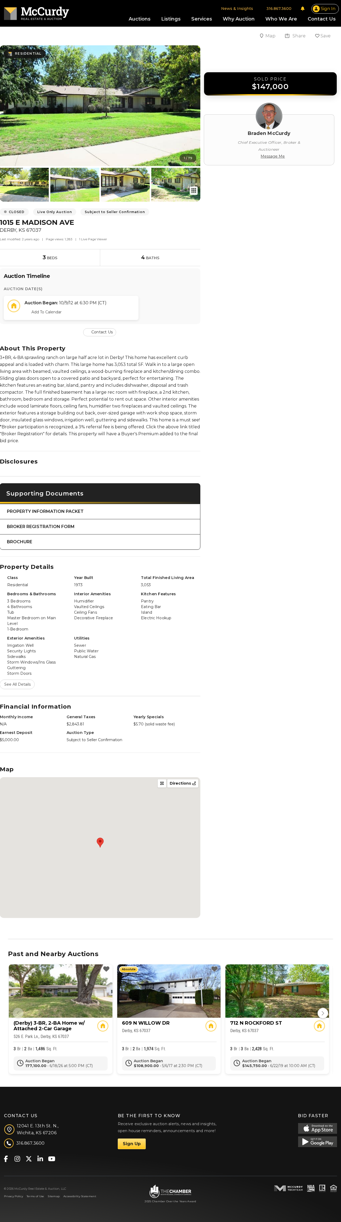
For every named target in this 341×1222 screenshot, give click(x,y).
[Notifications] (302, 8)
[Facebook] (5, 1158)
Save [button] (325, 35)
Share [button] (298, 35)
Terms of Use (35, 1196)
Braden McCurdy (269, 133)
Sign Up (132, 1143)
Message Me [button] (273, 156)
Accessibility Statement (79, 1196)
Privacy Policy (13, 1196)
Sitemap (54, 1196)
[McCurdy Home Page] (36, 11)
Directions (181, 783)
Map (271, 35)
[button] (100, 331)
